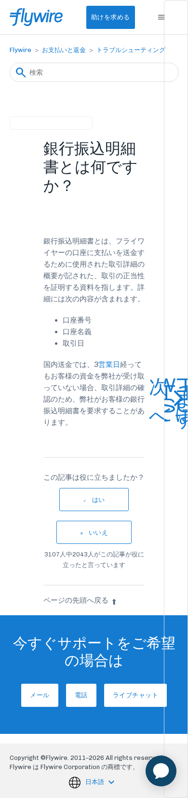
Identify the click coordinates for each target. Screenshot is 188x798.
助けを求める (110, 17)
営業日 (109, 364)
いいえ (98, 532)
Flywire (20, 50)
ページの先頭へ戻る (75, 600)
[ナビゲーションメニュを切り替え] (162, 17)
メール (40, 695)
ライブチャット (136, 695)
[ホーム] (36, 17)
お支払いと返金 (64, 50)
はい (98, 499)
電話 (81, 695)
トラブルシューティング (130, 50)
